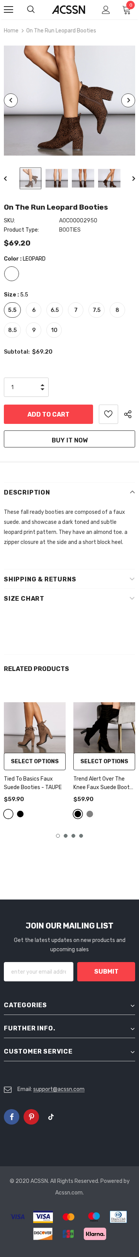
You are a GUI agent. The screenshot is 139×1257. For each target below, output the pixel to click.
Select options (35, 761)
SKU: (9, 220)
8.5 (12, 330)
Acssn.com (69, 1192)
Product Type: (21, 230)
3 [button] (73, 836)
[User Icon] (106, 10)
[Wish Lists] (108, 414)
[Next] (128, 100)
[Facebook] (11, 1117)
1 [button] (58, 836)
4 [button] (81, 836)
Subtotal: (17, 352)
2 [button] (66, 836)
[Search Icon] (38, 10)
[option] (69, 101)
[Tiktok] (51, 1117)
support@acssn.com (59, 1089)
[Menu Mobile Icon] (8, 9)
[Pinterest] (31, 1117)
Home (11, 30)
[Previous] (11, 100)
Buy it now (70, 440)
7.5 (96, 310)
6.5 (55, 310)
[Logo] (68, 10)
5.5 (12, 310)
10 (54, 330)
